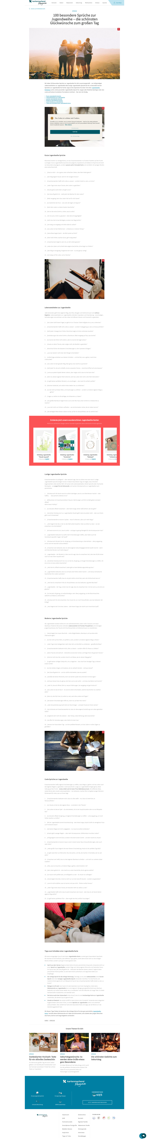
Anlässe (97, 2)
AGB (63, 1118)
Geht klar (75, 131)
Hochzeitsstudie (67, 1122)
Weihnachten (88, 2)
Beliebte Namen (67, 1129)
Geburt (61, 2)
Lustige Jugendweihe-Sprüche (54, 99)
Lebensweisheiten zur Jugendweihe (55, 97)
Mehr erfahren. (68, 124)
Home (46, 1020)
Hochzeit (54, 2)
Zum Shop (118, 2)
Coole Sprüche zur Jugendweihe (54, 102)
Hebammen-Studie (84, 1125)
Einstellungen (82, 1136)
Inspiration (65, 1132)
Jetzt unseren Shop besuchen (97, 1102)
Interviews (81, 1132)
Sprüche (105, 2)
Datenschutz (82, 1115)
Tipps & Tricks (66, 1136)
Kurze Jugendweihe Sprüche (53, 96)
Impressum (65, 1115)
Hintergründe (82, 1129)
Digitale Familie (83, 1122)
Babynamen (69, 2)
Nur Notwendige (75, 136)
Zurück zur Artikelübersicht (38, 8)
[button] (119, 446)
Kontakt (80, 1118)
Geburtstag (79, 2)
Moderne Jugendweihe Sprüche (54, 100)
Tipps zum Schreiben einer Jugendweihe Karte (58, 103)
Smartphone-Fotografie (69, 1125)
